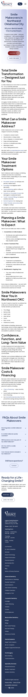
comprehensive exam (17, 150)
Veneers (7, 606)
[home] (6, 4)
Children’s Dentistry (10, 590)
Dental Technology (10, 555)
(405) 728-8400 (14, 58)
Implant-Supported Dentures (12, 647)
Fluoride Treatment (10, 582)
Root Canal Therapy (10, 626)
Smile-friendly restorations (12, 203)
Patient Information (10, 557)
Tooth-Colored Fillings (10, 197)
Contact (14, 465)
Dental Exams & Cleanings (12, 579)
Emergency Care (9, 593)
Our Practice (8, 546)
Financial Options (9, 560)
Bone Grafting (8, 656)
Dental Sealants (9, 585)
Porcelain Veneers (9, 182)
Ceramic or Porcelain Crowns (13, 193)
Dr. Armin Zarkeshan (10, 549)
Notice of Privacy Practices (12, 571)
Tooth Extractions (9, 658)
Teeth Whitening (8, 189)
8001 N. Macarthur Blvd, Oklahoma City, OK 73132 (11, 522)
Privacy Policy (8, 682)
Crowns (7, 609)
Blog (6, 568)
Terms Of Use (16, 682)
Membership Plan (9, 563)
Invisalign (6, 185)
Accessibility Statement (11, 685)
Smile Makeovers (9, 612)
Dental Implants (8, 201)
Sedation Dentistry (10, 672)
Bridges (7, 620)
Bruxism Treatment (10, 669)
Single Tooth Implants (10, 642)
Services (7, 552)
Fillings (6, 623)
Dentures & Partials (10, 634)
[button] (25, 4)
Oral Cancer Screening (11, 587)
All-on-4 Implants (9, 645)
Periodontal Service (10, 666)
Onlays (7, 631)
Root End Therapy (9, 628)
